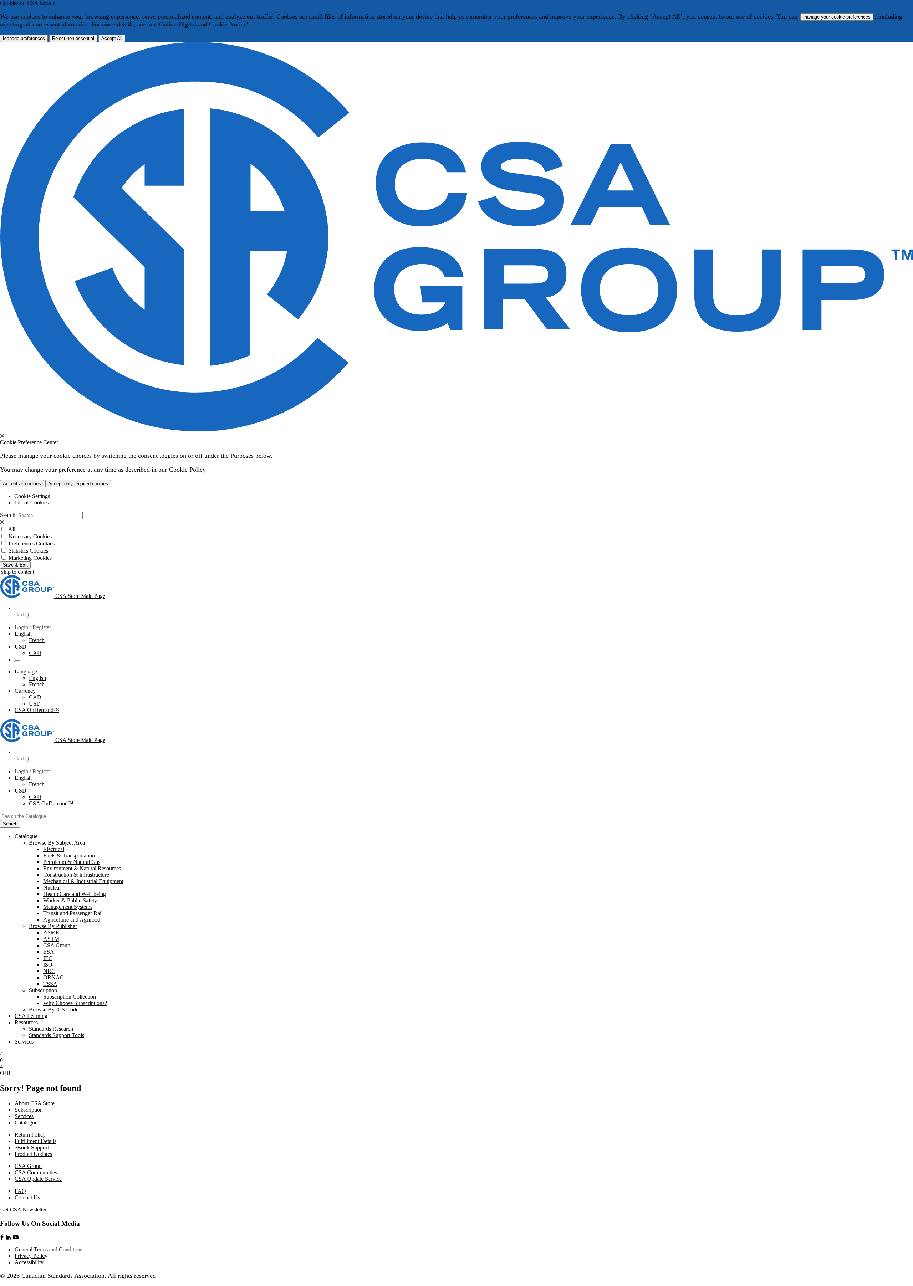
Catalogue (26, 1123)
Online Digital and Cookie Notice (202, 24)
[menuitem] (478, 849)
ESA (48, 952)
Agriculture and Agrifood (71, 920)
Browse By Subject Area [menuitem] (57, 843)
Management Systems (67, 907)
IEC (47, 958)
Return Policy (30, 1135)
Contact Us (27, 1197)
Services (24, 1116)
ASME (51, 932)
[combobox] (33, 816)
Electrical (53, 849)
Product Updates (33, 1154)
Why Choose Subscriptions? (75, 1003)
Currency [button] (25, 691)
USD (20, 647)
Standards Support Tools (56, 1035)
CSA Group (56, 945)
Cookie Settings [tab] (32, 496)
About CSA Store (35, 1103)
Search (7, 515)
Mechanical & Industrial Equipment (83, 881)
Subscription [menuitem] (43, 990)
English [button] (23, 634)
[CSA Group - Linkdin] (8, 1237)
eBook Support (32, 1147)
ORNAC (53, 977)
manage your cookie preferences (837, 17)
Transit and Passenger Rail (73, 913)
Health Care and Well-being (74, 894)
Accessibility (29, 1262)
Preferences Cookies (32, 543)
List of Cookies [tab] (31, 502)
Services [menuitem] (24, 1042)
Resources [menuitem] (26, 1022)
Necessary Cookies (30, 536)
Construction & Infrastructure (76, 875)
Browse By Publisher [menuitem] (53, 926)
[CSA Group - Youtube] (15, 1237)
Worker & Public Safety (70, 900)
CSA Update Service (38, 1179)
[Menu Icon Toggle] (17, 661)
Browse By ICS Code (53, 1009)
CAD (35, 653)
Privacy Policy (31, 1256)
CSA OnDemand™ (37, 710)
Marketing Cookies (30, 558)
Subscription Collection (69, 997)
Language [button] (26, 671)
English (37, 678)
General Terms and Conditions (49, 1249)
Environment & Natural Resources (82, 868)
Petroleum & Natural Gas (71, 862)
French (37, 640)
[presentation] (2, 436)
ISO (47, 965)
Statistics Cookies (28, 551)
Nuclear (52, 888)
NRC (49, 971)
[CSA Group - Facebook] (2, 1237)
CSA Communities (36, 1172)
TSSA (50, 984)
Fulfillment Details (35, 1141)
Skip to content (17, 572)
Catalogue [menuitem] (26, 836)
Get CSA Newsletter (23, 1209)
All (11, 529)
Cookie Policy (187, 469)
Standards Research (51, 1029)
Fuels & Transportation (69, 855)
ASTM (51, 939)
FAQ (20, 1191)
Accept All (666, 16)
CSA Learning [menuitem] (31, 1016)
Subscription (29, 1110)
